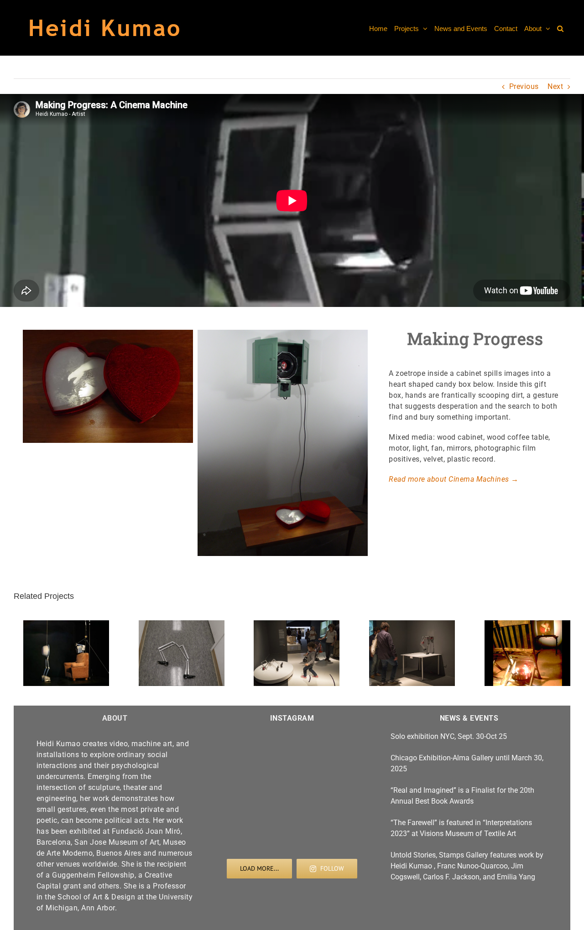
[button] (560, 27)
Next (555, 86)
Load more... (259, 868)
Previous (524, 86)
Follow (332, 868)
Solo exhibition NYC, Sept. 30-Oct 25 (449, 736)
